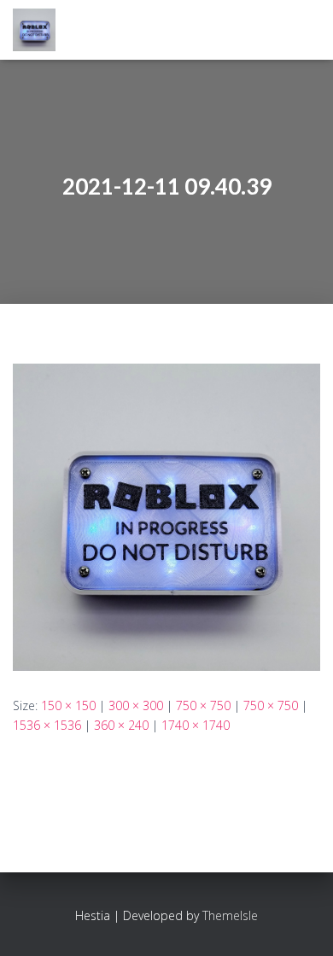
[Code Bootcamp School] (40, 30)
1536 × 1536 (47, 725)
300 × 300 (135, 705)
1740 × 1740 (195, 725)
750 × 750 (203, 705)
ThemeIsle (230, 915)
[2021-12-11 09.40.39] (166, 516)
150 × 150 (68, 705)
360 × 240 (121, 725)
